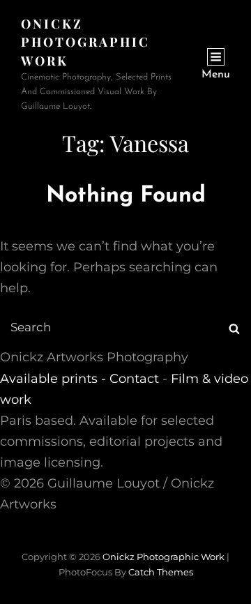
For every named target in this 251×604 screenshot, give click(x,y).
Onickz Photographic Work (85, 42)
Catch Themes (160, 571)
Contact (134, 378)
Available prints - (54, 378)
